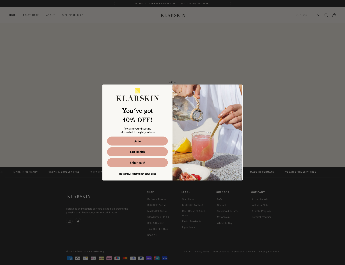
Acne (137, 141)
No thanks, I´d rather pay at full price (137, 173)
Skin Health (137, 162)
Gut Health (137, 152)
